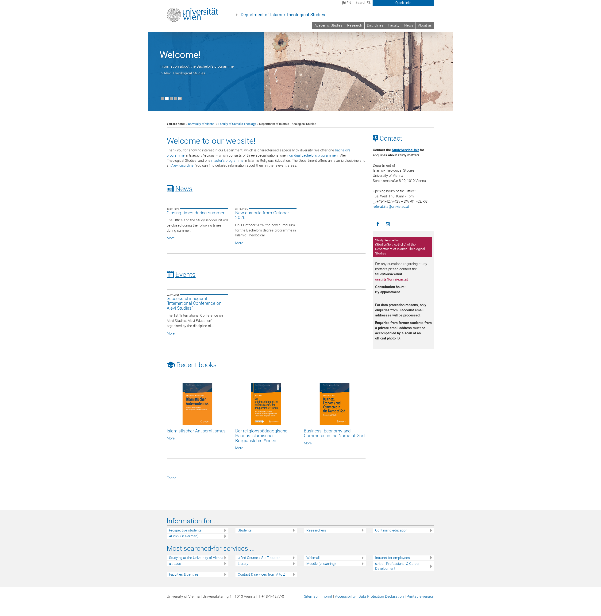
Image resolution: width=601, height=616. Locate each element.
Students (245, 530)
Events (185, 274)
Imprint (326, 596)
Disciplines (375, 25)
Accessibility (345, 596)
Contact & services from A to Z (261, 574)
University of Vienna (201, 124)
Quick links (403, 3)
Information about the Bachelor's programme (197, 66)
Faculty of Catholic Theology (237, 124)
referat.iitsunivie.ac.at (391, 206)
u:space (175, 564)
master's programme (227, 160)
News (408, 25)
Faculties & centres (184, 574)
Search (361, 2)
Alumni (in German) (183, 536)
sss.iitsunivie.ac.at (391, 279)
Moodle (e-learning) (321, 564)
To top (171, 478)
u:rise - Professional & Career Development (397, 566)
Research (354, 25)
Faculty (393, 25)
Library (243, 564)
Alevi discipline (182, 165)
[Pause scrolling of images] (180, 98)
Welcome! (180, 54)
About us (425, 25)
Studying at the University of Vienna (196, 558)
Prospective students (185, 530)
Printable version (420, 596)
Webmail (313, 558)
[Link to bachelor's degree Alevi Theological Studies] (300, 71)
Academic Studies (328, 25)
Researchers (316, 530)
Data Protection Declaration (381, 596)
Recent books (196, 365)
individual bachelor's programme (311, 155)
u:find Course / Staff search (259, 558)
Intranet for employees (392, 558)
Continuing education (391, 530)
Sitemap (311, 596)
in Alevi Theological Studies (182, 73)
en (348, 3)
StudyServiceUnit (405, 150)
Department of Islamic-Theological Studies (283, 14)
